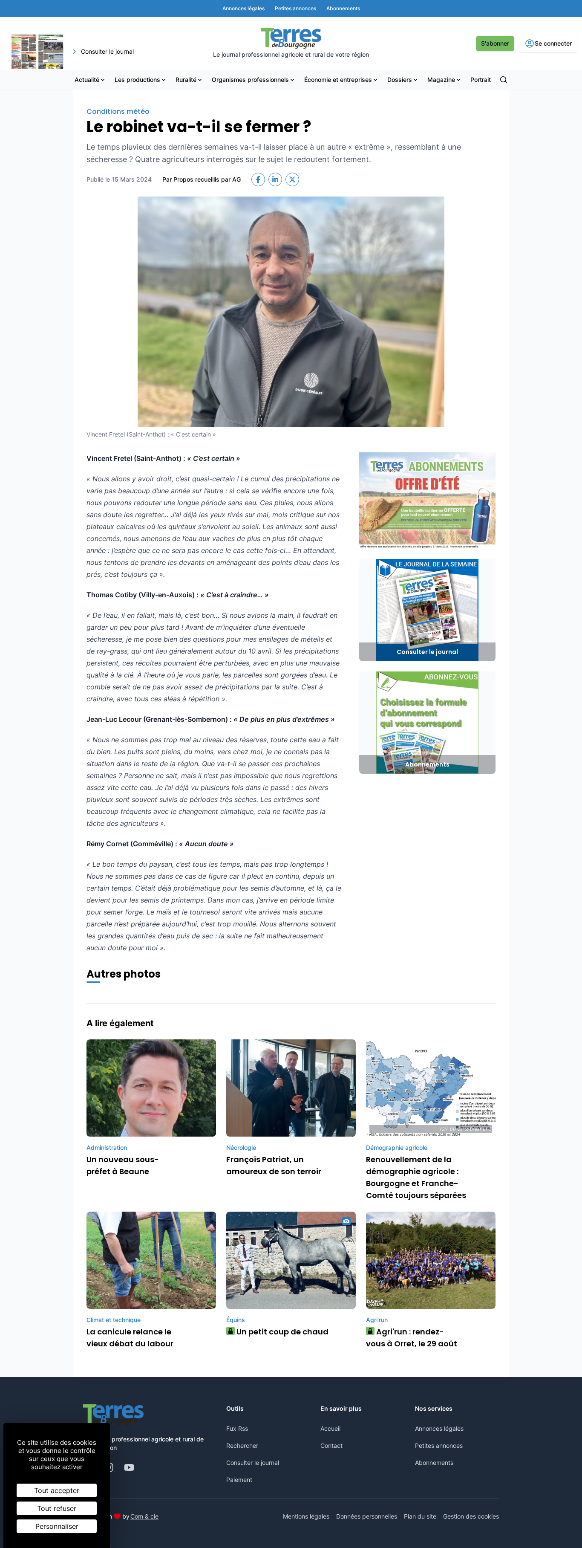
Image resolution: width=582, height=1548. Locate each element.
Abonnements (434, 1462)
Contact (331, 1445)
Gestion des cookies (471, 1516)
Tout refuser (56, 1508)
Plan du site (420, 1516)
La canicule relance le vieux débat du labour (129, 1337)
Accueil (330, 1428)
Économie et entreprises (338, 79)
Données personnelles (366, 1516)
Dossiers (399, 79)
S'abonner (495, 43)
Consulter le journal (252, 1462)
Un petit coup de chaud (279, 1331)
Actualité (87, 79)
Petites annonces (439, 1445)
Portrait (480, 79)
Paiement (239, 1479)
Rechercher (242, 1445)
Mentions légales (306, 1516)
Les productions (137, 79)
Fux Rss (237, 1428)
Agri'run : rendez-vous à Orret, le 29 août (411, 1337)
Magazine (441, 79)
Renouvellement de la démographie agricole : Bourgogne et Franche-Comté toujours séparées (416, 1177)
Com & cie (144, 1516)
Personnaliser (56, 1526)
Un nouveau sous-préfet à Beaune (122, 1165)
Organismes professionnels (250, 79)
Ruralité (186, 79)
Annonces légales (439, 1428)
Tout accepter (56, 1490)
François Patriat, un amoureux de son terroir (273, 1165)
